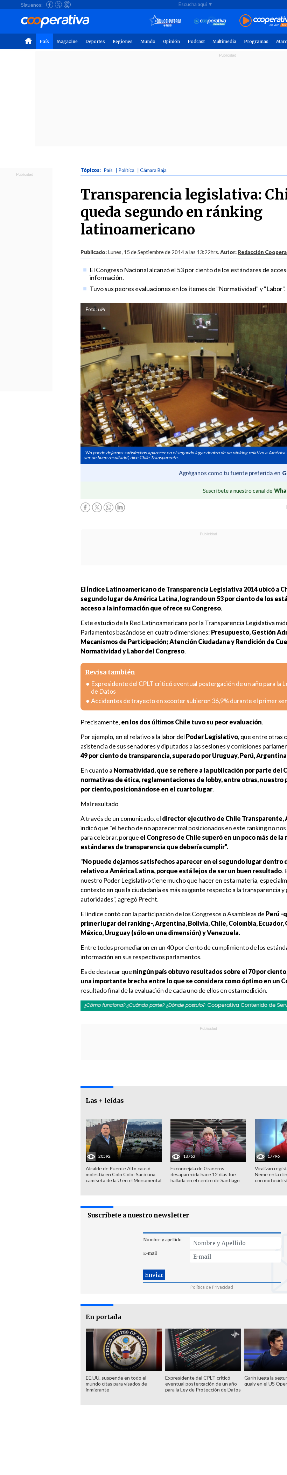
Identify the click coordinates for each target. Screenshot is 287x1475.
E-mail (150, 1253)
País (44, 41)
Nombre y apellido (162, 1239)
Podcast (196, 41)
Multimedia (224, 41)
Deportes (95, 41)
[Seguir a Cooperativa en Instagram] (67, 4)
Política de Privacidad (211, 1287)
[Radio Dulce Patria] (165, 21)
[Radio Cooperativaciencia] (210, 21)
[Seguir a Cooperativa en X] (58, 4)
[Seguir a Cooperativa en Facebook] (49, 4)
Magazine (67, 41)
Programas (256, 41)
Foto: (91, 309)
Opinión (171, 41)
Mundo (147, 41)
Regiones (123, 41)
